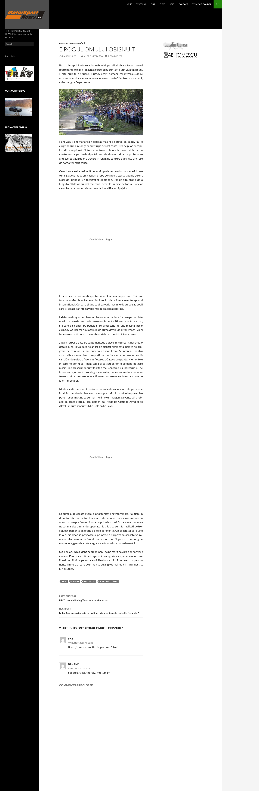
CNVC (162, 4)
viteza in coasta (108, 581)
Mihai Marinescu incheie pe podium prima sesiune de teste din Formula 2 (99, 610)
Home (129, 4)
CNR (153, 4)
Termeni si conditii (201, 4)
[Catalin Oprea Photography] (176, 46)
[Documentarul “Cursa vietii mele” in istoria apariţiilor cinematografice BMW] (18, 143)
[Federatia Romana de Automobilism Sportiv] (19, 73)
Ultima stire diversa (16, 127)
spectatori (89, 581)
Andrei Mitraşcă (93, 56)
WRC (172, 4)
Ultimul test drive (15, 91)
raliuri (75, 581)
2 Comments (115, 56)
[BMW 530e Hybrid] (18, 107)
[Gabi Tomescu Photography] (180, 54)
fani (64, 581)
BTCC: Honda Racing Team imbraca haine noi (83, 598)
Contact (183, 4)
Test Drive (141, 4)
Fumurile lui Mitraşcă (72, 43)
